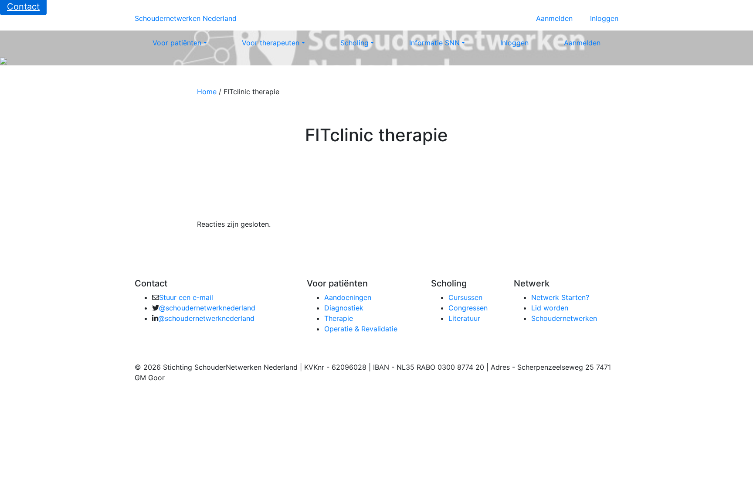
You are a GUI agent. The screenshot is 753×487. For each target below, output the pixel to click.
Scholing (354, 42)
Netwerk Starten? (560, 297)
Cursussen (465, 297)
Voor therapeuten (270, 42)
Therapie (338, 318)
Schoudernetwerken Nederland (186, 18)
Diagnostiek (343, 307)
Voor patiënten (177, 42)
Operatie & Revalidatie (360, 328)
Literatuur (464, 318)
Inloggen (604, 18)
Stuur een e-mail (186, 297)
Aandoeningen (347, 297)
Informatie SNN (434, 42)
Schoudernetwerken (564, 318)
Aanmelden (554, 18)
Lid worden (549, 307)
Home (207, 91)
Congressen (468, 307)
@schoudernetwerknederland (207, 307)
